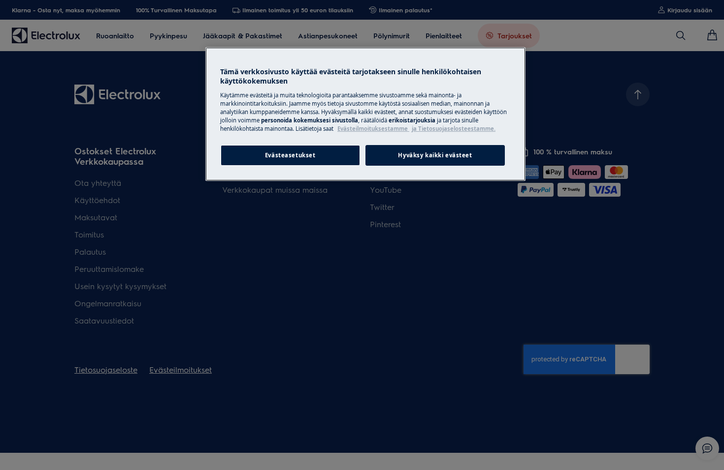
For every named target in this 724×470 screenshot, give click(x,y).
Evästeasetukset (290, 155)
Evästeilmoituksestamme (373, 128)
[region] (365, 114)
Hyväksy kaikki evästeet (435, 155)
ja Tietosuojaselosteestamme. (453, 128)
